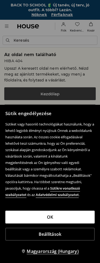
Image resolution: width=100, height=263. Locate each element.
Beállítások (50, 234)
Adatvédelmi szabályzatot (57, 194)
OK (50, 217)
